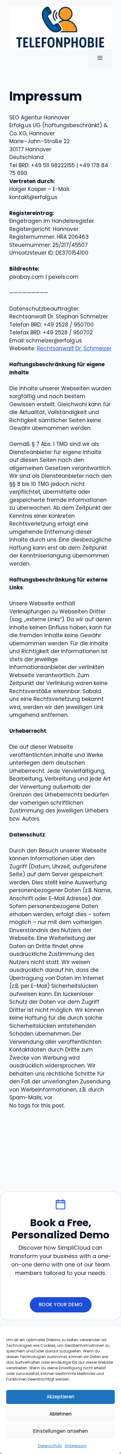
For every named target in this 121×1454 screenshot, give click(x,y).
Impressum (76, 1445)
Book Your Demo (61, 1304)
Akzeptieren (60, 1396)
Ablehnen (60, 1414)
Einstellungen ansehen (60, 1431)
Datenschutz (50, 1445)
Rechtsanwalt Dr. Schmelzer (74, 348)
